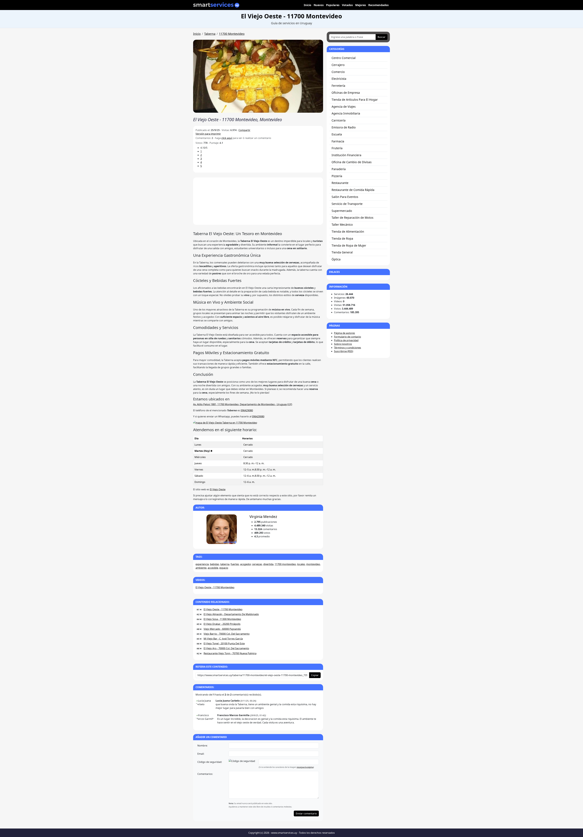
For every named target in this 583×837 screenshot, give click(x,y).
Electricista (339, 79)
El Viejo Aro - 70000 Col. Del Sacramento (226, 648)
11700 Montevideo (232, 34)
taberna (224, 564)
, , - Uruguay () (242, 404)
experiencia (202, 564)
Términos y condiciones (347, 347)
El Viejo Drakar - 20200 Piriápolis (222, 624)
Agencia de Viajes (344, 106)
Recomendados (378, 5)
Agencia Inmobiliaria (346, 113)
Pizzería (337, 176)
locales (301, 564)
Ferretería (338, 86)
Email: (200, 753)
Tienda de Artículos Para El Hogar (355, 100)
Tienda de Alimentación (348, 231)
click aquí (226, 138)
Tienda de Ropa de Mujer (349, 245)
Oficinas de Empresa (346, 93)
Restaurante (340, 183)
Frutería (337, 148)
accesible (213, 567)
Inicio (307, 5)
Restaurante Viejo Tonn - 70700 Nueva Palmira (230, 653)
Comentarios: (205, 774)
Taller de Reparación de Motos (352, 218)
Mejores (360, 5)
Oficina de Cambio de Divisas (352, 162)
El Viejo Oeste (217, 489)
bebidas (214, 564)
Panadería (339, 169)
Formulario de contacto (347, 336)
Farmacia (338, 141)
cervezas (257, 564)
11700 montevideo (285, 564)
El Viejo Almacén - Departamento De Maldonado (231, 614)
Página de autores (344, 333)
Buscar (381, 37)
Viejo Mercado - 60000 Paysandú (222, 629)
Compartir (244, 130)
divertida (268, 564)
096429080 (247, 410)
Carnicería (339, 120)
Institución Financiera (346, 155)
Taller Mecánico (342, 224)
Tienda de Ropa (342, 238)
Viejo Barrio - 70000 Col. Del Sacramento (227, 633)
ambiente (201, 567)
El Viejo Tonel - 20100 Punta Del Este (224, 643)
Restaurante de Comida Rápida (353, 190)
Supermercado (342, 211)
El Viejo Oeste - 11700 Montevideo (215, 587)
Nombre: (202, 745)
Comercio (338, 72)
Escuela (337, 134)
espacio (223, 567)
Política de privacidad (346, 340)
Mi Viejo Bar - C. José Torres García (223, 638)
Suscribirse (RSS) (343, 351)
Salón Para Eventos (345, 197)
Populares (332, 5)
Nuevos (319, 5)
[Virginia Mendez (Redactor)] (221, 529)
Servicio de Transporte (347, 204)
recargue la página (305, 767)
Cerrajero (338, 65)
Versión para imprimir (208, 133)
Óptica (336, 259)
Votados (347, 5)
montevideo (313, 564)
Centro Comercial (344, 58)
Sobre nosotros (343, 344)
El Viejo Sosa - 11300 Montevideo (222, 619)
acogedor (245, 564)
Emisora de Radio (344, 127)
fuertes (235, 564)
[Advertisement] (258, 201)
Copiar (315, 675)
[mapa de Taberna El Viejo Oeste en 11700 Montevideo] (225, 422)
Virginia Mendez (263, 516)
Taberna (209, 34)
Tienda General (342, 252)
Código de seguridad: (209, 762)
